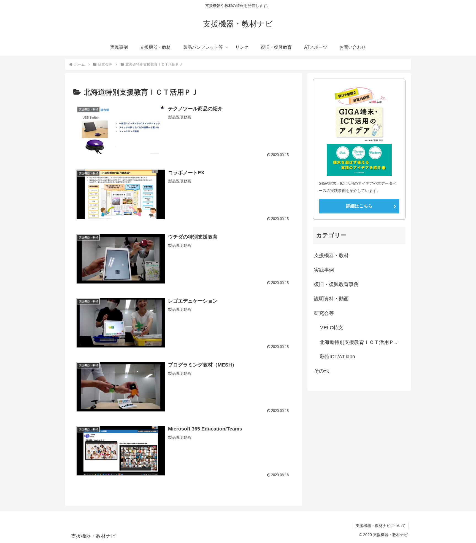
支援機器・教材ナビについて (381, 525)
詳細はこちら (359, 206)
